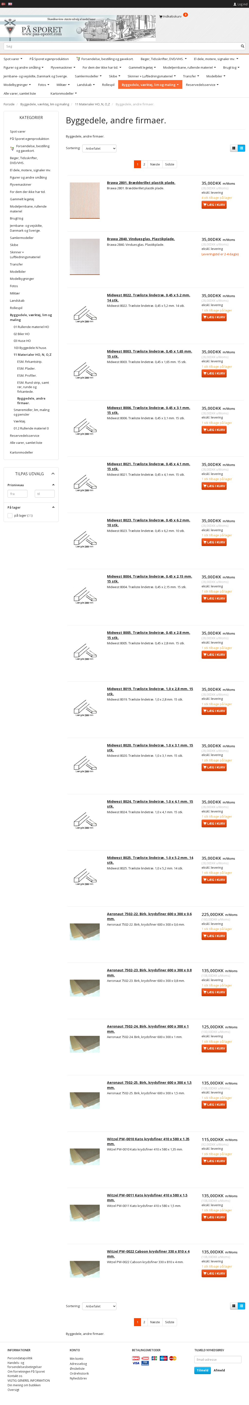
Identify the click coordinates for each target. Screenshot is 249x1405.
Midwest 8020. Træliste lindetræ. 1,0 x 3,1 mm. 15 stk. (150, 747)
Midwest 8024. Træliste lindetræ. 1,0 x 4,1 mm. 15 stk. (150, 804)
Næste (155, 164)
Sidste (169, 164)
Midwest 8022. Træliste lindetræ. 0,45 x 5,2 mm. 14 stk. (148, 297)
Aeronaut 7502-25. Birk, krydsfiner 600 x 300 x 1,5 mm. (149, 1085)
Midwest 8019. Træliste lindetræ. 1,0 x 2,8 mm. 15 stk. (150, 691)
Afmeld (219, 1370)
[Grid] (234, 148)
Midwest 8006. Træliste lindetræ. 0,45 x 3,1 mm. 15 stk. (148, 410)
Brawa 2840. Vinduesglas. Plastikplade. (141, 239)
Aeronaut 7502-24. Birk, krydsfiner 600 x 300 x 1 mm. (148, 1028)
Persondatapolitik (20, 1358)
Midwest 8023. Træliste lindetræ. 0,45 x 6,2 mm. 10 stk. (148, 522)
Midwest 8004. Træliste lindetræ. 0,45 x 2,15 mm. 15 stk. (149, 579)
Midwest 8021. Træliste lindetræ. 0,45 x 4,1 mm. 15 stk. (148, 466)
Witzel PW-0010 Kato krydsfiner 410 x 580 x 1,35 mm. (148, 1141)
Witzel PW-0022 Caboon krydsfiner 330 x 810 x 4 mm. (148, 1254)
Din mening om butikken (24, 1385)
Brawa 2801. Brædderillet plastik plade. (141, 182)
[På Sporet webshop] (78, 26)
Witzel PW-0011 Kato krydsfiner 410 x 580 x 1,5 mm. (147, 1197)
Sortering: (73, 148)
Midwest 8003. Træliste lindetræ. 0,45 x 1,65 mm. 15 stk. (149, 353)
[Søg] (242, 46)
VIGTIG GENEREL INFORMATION (29, 1380)
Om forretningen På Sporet (26, 1371)
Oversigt (13, 1390)
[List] (241, 148)
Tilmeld (202, 1370)
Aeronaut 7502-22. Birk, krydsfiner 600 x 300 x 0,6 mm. (149, 916)
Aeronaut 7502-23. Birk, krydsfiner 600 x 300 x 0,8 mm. (149, 972)
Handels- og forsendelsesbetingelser (25, 1365)
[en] (10, 3)
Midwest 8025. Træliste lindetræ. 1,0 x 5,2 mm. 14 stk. (150, 860)
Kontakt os (15, 1376)
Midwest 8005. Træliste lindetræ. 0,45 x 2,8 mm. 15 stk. (148, 635)
